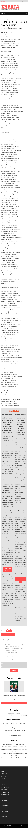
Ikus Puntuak (4, 19)
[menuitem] (23, 1)
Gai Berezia (4, 776)
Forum (2, 803)
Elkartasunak (5, 811)
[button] (10, 715)
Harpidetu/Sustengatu (21, 580)
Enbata (11, 826)
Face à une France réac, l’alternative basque (14, 723)
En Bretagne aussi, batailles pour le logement (14, 730)
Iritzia (9, 19)
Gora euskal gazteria (11, 643)
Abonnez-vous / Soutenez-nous (7, 569)
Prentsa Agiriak (5, 794)
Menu (3, 13)
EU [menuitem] (23, 1)
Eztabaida (4, 800)
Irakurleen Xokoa (5, 792)
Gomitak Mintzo (5, 787)
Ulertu (3, 771)
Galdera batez (4, 805)
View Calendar (23, 715)
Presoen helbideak (5, 819)
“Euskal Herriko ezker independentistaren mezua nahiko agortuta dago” (15, 654)
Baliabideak (4, 816)
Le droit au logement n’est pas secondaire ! (14, 733)
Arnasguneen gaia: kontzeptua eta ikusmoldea (14, 746)
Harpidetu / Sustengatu (14, 703)
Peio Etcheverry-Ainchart (16, 28)
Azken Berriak (4, 773)
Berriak (2, 814)
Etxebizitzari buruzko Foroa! (14, 735)
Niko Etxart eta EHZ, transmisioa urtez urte (14, 744)
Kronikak (3, 778)
